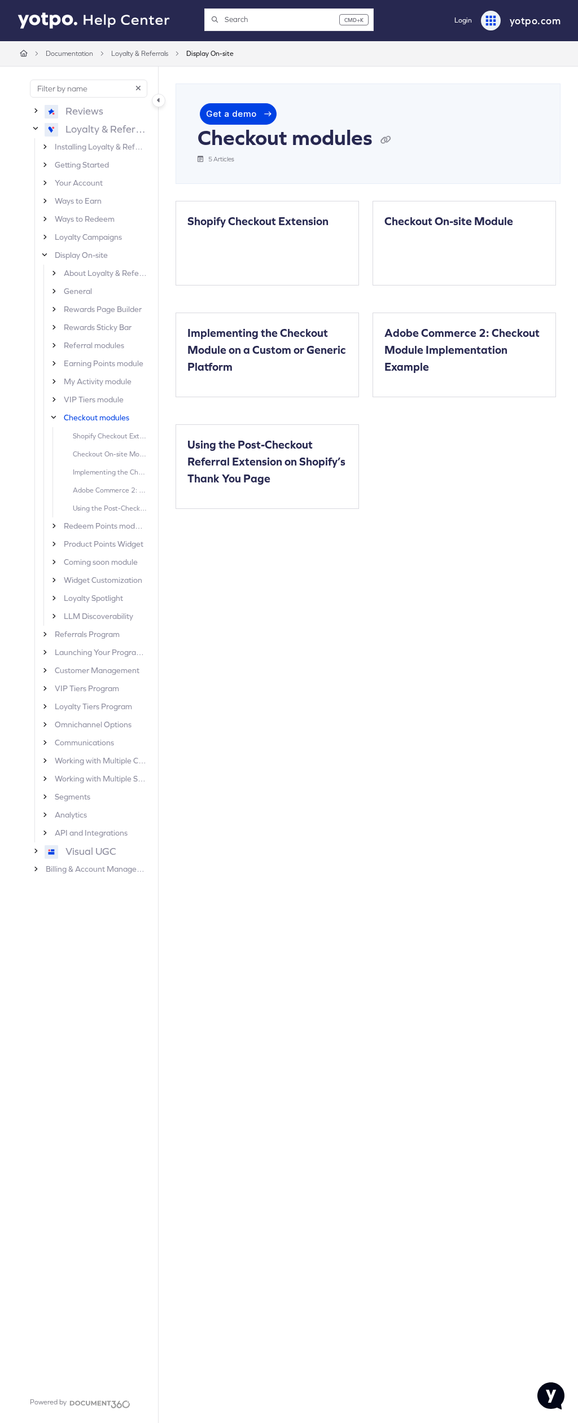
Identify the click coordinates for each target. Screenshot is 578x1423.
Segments (72, 796)
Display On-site (210, 54)
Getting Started (82, 164)
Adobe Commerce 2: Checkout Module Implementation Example (110, 490)
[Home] (93, 20)
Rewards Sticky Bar (98, 327)
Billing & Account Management (96, 868)
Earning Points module (103, 363)
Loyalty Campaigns (88, 236)
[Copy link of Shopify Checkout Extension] (205, 240)
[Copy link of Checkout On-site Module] (402, 240)
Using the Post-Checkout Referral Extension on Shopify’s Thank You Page (110, 508)
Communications (84, 742)
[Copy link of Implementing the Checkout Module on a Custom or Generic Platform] (205, 386)
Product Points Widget (103, 543)
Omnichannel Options (93, 724)
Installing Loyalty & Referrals (101, 146)
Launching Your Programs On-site (101, 652)
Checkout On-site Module (110, 454)
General (78, 291)
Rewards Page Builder (103, 309)
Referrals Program (87, 634)
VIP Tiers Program (87, 688)
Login (463, 20)
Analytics (71, 814)
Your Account (79, 182)
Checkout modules (96, 417)
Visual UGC (90, 851)
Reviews (84, 111)
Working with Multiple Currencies (101, 760)
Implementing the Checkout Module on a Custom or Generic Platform (110, 472)
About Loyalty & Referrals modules (105, 273)
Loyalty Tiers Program (93, 706)
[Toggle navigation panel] (158, 100)
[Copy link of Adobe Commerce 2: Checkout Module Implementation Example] (402, 386)
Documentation (69, 54)
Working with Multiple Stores (101, 778)
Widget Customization (103, 580)
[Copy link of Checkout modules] (386, 140)
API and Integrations (91, 832)
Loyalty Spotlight (93, 598)
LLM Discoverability (98, 616)
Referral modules (94, 345)
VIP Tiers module (94, 399)
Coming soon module (101, 561)
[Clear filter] (138, 89)
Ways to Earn (78, 200)
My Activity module (98, 381)
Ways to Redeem (85, 218)
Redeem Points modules (105, 525)
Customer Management (97, 670)
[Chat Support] (550, 1395)
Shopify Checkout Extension (110, 436)
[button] (289, 19)
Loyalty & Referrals (139, 54)
